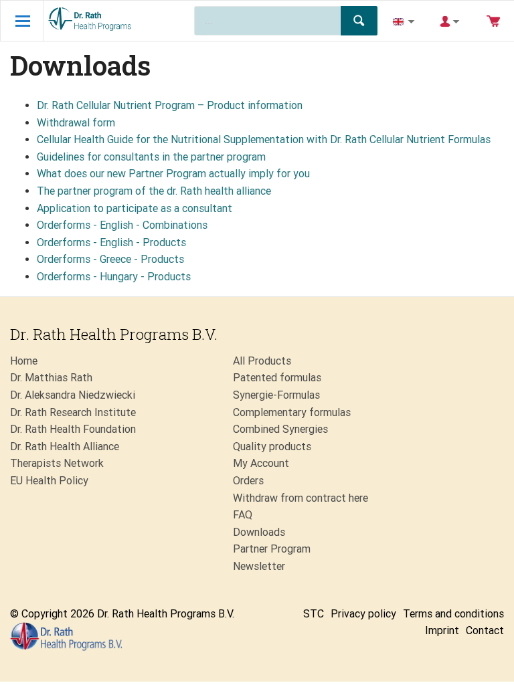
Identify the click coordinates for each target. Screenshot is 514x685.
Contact (485, 630)
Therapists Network (57, 463)
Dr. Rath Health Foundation (73, 429)
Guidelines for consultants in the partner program (151, 157)
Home (23, 361)
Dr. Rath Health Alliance (64, 446)
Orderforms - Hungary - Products (114, 276)
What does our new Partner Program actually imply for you (173, 173)
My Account (261, 463)
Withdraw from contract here (300, 498)
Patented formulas (277, 377)
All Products (262, 361)
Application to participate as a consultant (134, 208)
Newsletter (259, 566)
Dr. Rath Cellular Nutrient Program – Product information (170, 105)
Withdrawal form (76, 122)
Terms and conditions (453, 613)
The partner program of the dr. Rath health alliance (154, 191)
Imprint (442, 630)
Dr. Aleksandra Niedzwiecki (72, 395)
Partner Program (272, 549)
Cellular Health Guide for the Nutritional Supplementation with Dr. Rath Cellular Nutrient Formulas (264, 139)
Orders (248, 480)
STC (313, 613)
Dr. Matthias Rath (51, 377)
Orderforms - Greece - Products (110, 259)
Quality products (272, 446)
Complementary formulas (292, 412)
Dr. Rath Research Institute (73, 412)
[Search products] (359, 20)
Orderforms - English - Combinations (122, 225)
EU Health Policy (49, 480)
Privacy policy (363, 613)
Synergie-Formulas (276, 395)
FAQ (242, 514)
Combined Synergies (280, 429)
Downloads (259, 532)
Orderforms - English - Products (111, 242)
